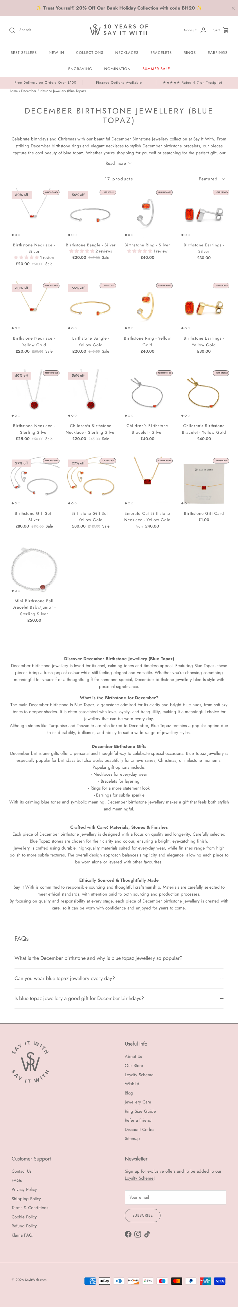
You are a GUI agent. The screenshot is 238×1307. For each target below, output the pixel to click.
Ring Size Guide (140, 1111)
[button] (27, 257)
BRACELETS (161, 52)
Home (13, 91)
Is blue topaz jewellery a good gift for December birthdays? (79, 998)
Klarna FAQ (22, 1235)
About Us (133, 1056)
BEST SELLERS (24, 52)
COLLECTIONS (89, 52)
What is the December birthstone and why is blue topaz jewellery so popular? (99, 958)
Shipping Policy (26, 1199)
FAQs (17, 1180)
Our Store (134, 1065)
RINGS (190, 52)
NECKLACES (126, 52)
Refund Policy (24, 1226)
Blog (129, 1093)
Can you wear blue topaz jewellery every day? (65, 978)
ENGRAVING (80, 69)
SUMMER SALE (156, 69)
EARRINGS (218, 52)
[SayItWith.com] (119, 30)
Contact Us (21, 1171)
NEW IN (56, 52)
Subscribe (142, 1215)
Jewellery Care (138, 1102)
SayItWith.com (35, 1279)
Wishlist (132, 1084)
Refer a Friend (138, 1120)
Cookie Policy (24, 1217)
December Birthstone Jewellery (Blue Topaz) (53, 91)
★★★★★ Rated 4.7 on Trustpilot (192, 82)
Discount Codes (139, 1129)
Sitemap (132, 1138)
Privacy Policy (24, 1189)
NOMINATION (117, 69)
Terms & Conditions (30, 1208)
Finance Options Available (119, 82)
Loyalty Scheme (139, 1075)
